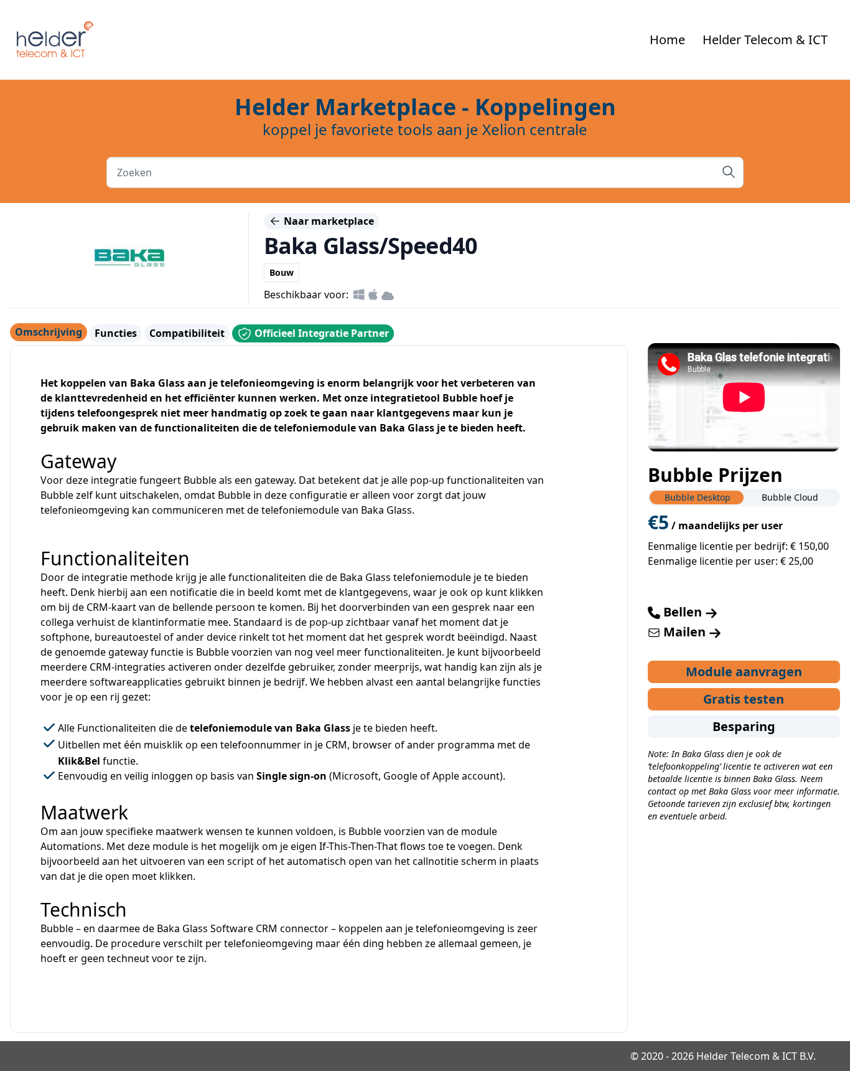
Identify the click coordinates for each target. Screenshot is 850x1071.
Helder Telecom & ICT (765, 39)
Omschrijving (48, 332)
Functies (116, 333)
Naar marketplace (327, 221)
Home (667, 39)
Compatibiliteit (187, 333)
